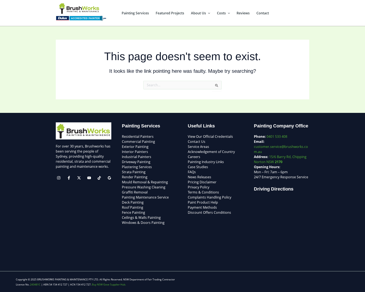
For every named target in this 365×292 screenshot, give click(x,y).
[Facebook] (69, 178)
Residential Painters (138, 136)
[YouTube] (89, 178)
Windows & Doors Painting (143, 222)
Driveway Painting (136, 162)
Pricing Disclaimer (202, 182)
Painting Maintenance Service (145, 197)
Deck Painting (133, 202)
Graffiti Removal (135, 192)
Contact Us (196, 141)
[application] (208, 13)
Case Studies (198, 167)
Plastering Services (137, 167)
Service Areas (198, 146)
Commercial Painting (138, 141)
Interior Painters (135, 151)
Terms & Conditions (203, 192)
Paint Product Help (203, 202)
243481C (35, 284)
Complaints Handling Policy (209, 197)
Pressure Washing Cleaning (143, 187)
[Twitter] (79, 178)
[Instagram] (59, 178)
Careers (194, 156)
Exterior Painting (135, 146)
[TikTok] (99, 178)
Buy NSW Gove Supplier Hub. (109, 284)
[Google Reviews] (109, 178)
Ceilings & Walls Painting (141, 217)
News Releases (199, 177)
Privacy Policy (198, 187)
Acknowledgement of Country (211, 151)
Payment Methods (202, 207)
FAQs (192, 172)
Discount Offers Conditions (209, 212)
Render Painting (134, 177)
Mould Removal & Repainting (145, 182)
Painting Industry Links (206, 162)
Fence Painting (133, 212)
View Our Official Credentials (210, 136)
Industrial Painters (136, 156)
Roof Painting (132, 207)
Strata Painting (134, 172)
